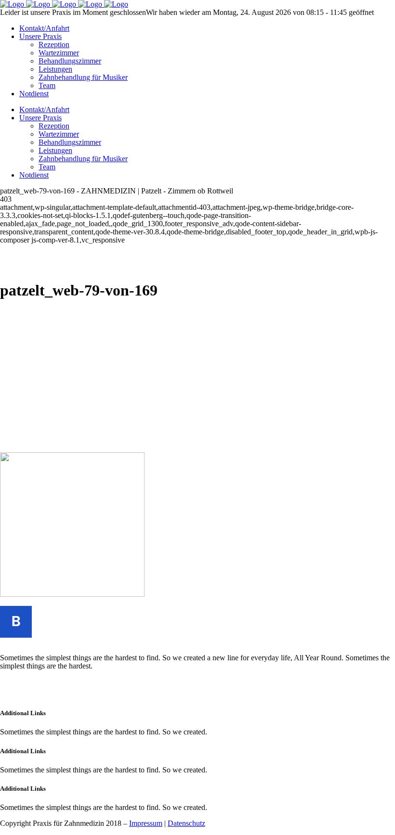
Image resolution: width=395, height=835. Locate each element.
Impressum (145, 823)
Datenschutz (186, 823)
